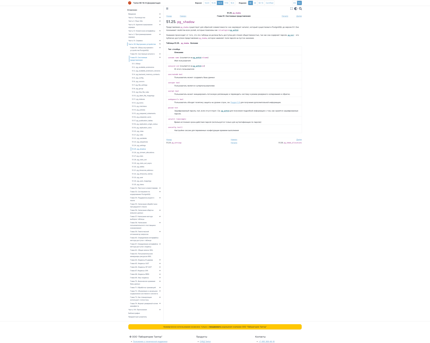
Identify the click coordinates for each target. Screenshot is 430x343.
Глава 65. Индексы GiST (139, 263)
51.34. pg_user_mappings (141, 181)
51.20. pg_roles (138, 131)
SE (255, 3)
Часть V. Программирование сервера (139, 35)
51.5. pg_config (137, 78)
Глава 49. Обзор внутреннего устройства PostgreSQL (141, 49)
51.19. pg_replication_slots (142, 128)
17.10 (226, 3)
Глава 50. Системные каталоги (142, 54)
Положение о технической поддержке (150, 341)
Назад (169, 16)
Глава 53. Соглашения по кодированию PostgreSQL (140, 193)
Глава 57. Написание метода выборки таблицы (141, 217)
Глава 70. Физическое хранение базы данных (142, 282)
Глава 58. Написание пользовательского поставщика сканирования (143, 225)
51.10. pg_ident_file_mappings (143, 96)
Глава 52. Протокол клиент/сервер (144, 188)
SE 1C (261, 3)
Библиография (134, 313)
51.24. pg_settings (139, 145)
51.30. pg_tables (138, 167)
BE (250, 3)
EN (294, 3)
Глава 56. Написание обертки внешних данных (142, 211)
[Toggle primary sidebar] (167, 8)
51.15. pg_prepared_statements (144, 113)
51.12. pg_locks (137, 103)
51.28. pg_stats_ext (139, 160)
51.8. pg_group (137, 88)
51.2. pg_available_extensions (143, 67)
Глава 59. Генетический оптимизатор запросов (139, 233)
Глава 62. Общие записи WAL (141, 250)
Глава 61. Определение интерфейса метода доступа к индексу (144, 245)
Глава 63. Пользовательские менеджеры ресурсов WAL (141, 255)
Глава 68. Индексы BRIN (139, 274)
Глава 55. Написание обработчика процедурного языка (143, 205)
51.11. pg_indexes (138, 99)
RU (299, 3)
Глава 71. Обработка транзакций (143, 287)
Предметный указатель (137, 317)
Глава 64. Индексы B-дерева (141, 260)
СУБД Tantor (205, 341)
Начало (285, 16)
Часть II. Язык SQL (135, 21)
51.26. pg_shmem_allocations (143, 152)
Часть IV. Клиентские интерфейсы (141, 31)
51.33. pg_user (137, 177)
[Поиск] (300, 8)
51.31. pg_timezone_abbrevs (142, 170)
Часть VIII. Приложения (137, 310)
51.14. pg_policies (138, 110)
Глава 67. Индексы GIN (139, 271)
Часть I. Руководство (136, 17)
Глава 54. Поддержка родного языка (142, 199)
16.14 (220, 3)
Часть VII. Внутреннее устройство (142, 44)
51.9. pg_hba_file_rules (140, 92)
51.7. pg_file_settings (139, 85)
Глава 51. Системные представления (138, 58)
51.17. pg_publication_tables (142, 120)
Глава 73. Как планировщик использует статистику (141, 298)
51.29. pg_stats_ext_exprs (142, 163)
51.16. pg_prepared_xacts (141, 117)
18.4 (232, 3)
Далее (299, 16)
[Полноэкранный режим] (291, 8)
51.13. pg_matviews (139, 106)
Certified (269, 3)
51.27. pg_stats (137, 156)
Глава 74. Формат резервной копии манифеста (144, 305)
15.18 (214, 3)
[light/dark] (295, 8)
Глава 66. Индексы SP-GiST (141, 267)
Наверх (183, 16)
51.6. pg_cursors (138, 81)
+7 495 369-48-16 (267, 341)
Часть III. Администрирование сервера (140, 26)
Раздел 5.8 (235, 102)
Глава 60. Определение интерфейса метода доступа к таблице (144, 239)
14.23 (207, 3)
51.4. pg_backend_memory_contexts (146, 74)
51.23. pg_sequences (140, 142)
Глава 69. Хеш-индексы (139, 278)
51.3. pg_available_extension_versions (146, 71)
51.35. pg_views (138, 184)
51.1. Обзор (136, 64)
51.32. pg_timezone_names (142, 174)
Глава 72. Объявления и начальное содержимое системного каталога (144, 292)
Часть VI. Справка (135, 41)
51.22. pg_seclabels (139, 138)
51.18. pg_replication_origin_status (145, 124)
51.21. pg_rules (137, 135)
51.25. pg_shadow (139, 149)
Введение (132, 14)
